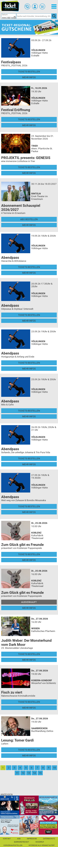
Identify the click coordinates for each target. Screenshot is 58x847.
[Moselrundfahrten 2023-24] (48, 805)
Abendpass (10, 258)
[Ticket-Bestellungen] (27, 6)
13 (28, 773)
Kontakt (7, 839)
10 (54, 767)
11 (17, 773)
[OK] (54, 16)
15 (40, 773)
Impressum (32, 839)
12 (23, 773)
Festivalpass (11, 62)
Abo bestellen (29, 219)
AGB (19, 839)
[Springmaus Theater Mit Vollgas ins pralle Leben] (29, 824)
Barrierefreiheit (21, 842)
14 (34, 773)
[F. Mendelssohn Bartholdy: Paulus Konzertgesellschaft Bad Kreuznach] (29, 805)
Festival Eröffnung (15, 110)
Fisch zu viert (11, 692)
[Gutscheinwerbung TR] (48, 824)
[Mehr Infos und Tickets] (15, 47)
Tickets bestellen (29, 71)
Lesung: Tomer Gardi (17, 740)
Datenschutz (49, 839)
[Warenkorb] (42, 6)
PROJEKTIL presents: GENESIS (25, 158)
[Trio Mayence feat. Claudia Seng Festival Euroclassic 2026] (9, 805)
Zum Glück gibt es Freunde (22, 545)
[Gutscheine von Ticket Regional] (29, 27)
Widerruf (39, 842)
